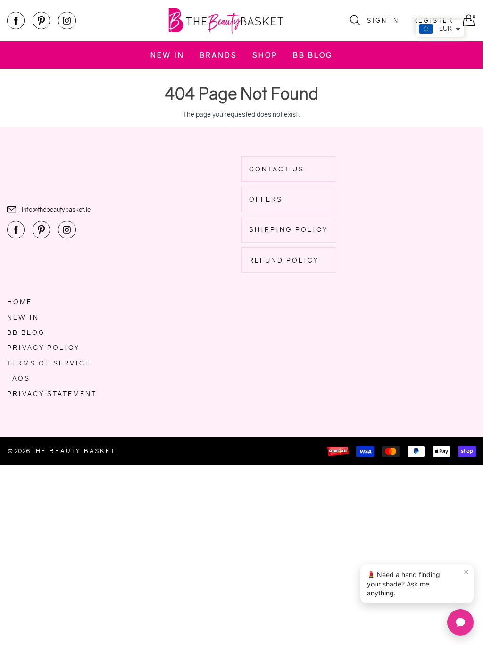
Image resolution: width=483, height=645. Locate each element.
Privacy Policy (43, 347)
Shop (265, 55)
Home (19, 301)
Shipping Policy (288, 229)
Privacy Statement (52, 394)
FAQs (18, 378)
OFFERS (266, 199)
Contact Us (276, 169)
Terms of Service (49, 363)
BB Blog (313, 55)
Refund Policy (284, 260)
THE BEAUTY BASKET (73, 451)
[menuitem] (167, 55)
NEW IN (167, 55)
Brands (218, 55)
